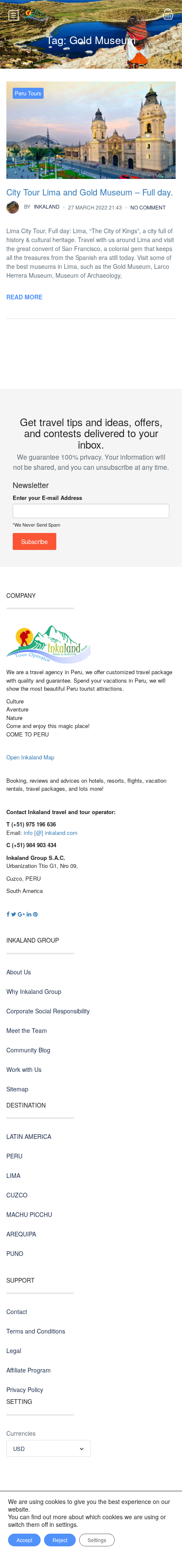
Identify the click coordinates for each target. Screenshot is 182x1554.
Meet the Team (26, 1030)
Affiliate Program (28, 1370)
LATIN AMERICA (28, 1136)
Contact (16, 1311)
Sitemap (17, 1089)
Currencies (21, 1433)
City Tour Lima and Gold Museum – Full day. (89, 192)
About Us (18, 972)
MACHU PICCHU (29, 1214)
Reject (59, 1539)
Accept (24, 1539)
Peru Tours (28, 93)
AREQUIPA (21, 1234)
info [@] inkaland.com (50, 833)
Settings (97, 1539)
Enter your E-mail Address (47, 498)
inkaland (42, 206)
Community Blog (28, 1050)
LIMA (13, 1175)
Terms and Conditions (35, 1331)
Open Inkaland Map (30, 757)
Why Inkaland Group (33, 991)
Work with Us (23, 1069)
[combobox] (48, 1448)
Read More (24, 297)
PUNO (14, 1253)
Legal (13, 1350)
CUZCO (17, 1195)
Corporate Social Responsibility (48, 1011)
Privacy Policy (24, 1389)
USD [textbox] (19, 1449)
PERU (14, 1156)
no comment (147, 207)
